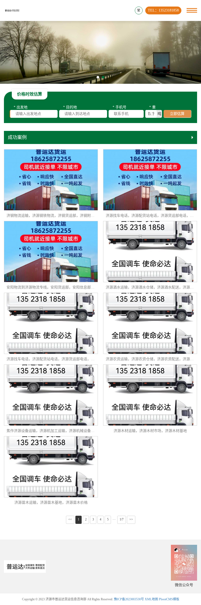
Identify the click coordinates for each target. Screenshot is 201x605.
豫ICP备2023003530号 (129, 599)
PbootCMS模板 (169, 599)
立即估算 (177, 114)
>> (131, 519)
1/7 (122, 519)
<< (70, 519)
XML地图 (151, 599)
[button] (98, 77)
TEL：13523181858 (163, 10)
